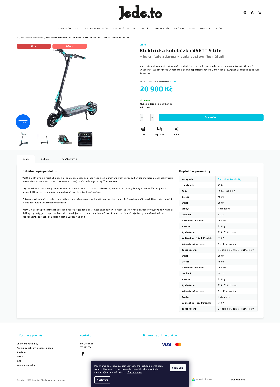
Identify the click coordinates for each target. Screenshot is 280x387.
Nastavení (102, 380)
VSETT (143, 45)
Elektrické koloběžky (229, 179)
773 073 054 (86, 347)
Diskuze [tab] (45, 159)
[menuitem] (69, 28)
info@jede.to (86, 343)
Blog (19, 360)
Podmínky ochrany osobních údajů (35, 348)
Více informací (134, 372)
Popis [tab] (25, 159)
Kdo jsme (21, 352)
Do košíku (212, 117)
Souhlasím (178, 367)
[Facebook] (83, 353)
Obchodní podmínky (27, 343)
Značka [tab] (69, 159)
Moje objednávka (26, 365)
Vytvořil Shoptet (204, 379)
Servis (20, 356)
